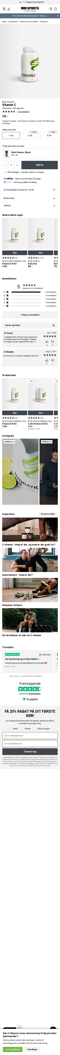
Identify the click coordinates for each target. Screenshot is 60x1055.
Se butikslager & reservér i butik (19, 189)
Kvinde (27, 729)
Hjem (4, 22)
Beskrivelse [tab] (9, 198)
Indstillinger (32, 1049)
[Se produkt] (8, 257)
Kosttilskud (12, 22)
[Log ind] (8, 8)
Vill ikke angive (43, 729)
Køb (15, 253)
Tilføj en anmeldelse (30, 315)
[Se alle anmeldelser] (8, 111)
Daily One (32, 264)
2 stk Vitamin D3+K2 (37, 424)
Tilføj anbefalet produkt (13, 146)
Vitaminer (44, 22)
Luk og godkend (12, 1049)
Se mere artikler (48, 514)
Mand (15, 729)
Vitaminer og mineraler (29, 22)
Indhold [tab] (7, 205)
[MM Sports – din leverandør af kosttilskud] (30, 8)
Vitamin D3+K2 (9, 264)
